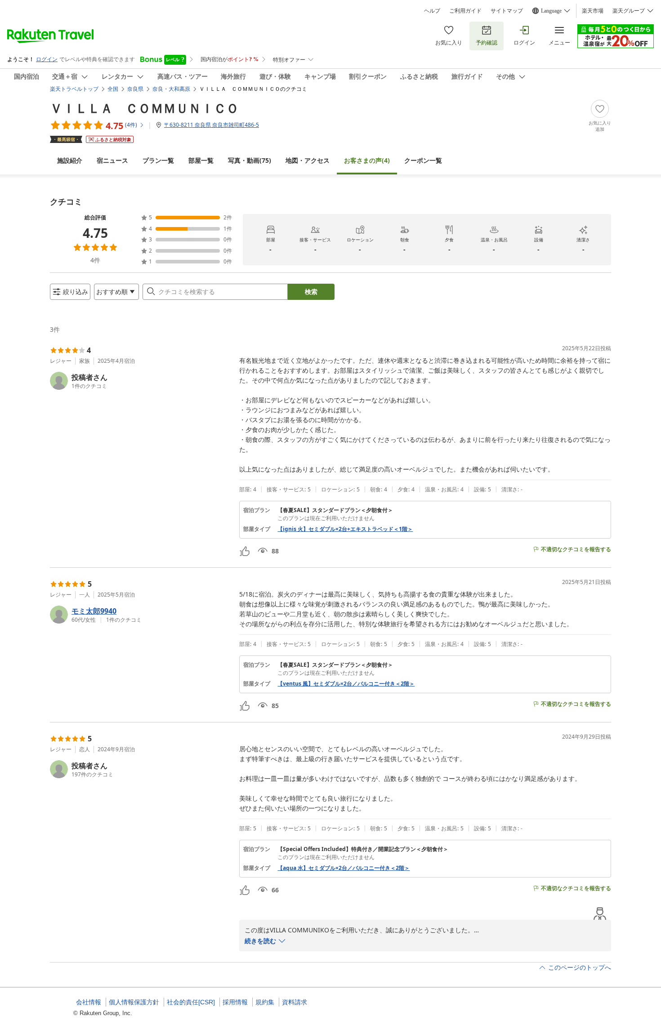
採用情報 (235, 1002)
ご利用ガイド (465, 11)
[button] (141, 381)
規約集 (264, 1002)
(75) (249, 160)
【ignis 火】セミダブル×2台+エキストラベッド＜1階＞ (345, 529)
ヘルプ (432, 11)
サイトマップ (507, 11)
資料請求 (294, 1002)
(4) (367, 160)
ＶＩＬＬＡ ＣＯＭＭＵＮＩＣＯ (144, 107)
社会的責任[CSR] (191, 1002)
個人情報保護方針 (134, 1002)
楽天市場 (592, 11)
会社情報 (88, 1002)
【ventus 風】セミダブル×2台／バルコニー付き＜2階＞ (346, 683)
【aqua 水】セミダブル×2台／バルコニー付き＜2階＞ (343, 868)
